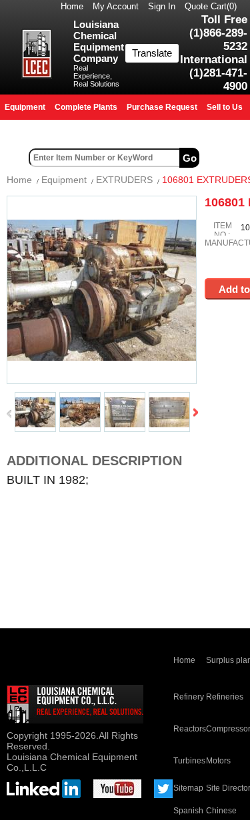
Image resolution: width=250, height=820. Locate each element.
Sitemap (188, 788)
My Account (116, 6)
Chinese (221, 810)
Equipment (64, 179)
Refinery (188, 697)
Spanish (188, 810)
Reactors (189, 728)
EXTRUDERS (124, 179)
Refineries (224, 697)
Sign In (161, 6)
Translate (152, 53)
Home (72, 6)
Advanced (226, 157)
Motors (218, 760)
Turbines (189, 760)
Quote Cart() (211, 6)
